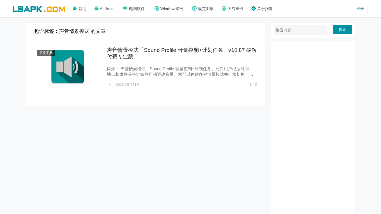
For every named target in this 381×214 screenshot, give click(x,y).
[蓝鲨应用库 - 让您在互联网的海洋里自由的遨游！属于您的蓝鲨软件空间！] (39, 8)
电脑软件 (136, 8)
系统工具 (46, 53)
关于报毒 (264, 8)
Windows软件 (171, 8)
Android (106, 8)
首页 (81, 8)
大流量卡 (234, 8)
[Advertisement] (313, 127)
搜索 (342, 30)
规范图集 (205, 8)
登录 (360, 9)
